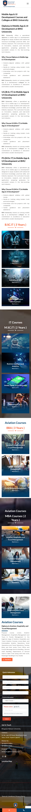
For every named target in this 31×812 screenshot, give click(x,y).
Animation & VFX (15, 280)
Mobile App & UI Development (15, 385)
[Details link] (18, 235)
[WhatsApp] (9, 810)
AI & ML (15, 242)
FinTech (15, 261)
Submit (7, 719)
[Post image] (15, 240)
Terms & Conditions (8, 796)
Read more (15, 244)
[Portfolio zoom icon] (13, 235)
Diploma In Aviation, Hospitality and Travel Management (15, 610)
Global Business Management (16, 488)
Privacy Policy (20, 796)
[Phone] (24, 810)
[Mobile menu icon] (27, 3)
